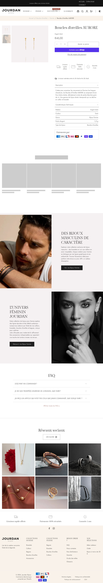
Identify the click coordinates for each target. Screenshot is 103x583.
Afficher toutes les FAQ (50, 406)
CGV (85, 579)
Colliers (28, 548)
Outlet (89, 548)
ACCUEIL (82, 2)
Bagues (28, 552)
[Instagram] (54, 528)
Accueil (31, 18)
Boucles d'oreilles (31, 555)
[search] (82, 11)
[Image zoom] (29, 44)
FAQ (68, 545)
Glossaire (70, 562)
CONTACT (82, 5)
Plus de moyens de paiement (77, 55)
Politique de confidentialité (82, 577)
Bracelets (29, 545)
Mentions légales (66, 577)
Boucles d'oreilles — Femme (45, 18)
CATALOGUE (90, 2)
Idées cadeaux (91, 545)
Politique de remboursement (72, 579)
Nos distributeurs (72, 552)
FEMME (38, 11)
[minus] (57, 44)
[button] (83, 44)
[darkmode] (98, 11)
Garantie (69, 555)
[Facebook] (49, 528)
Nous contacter (71, 548)
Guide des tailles (72, 558)
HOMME (26, 11)
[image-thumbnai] (6, 30)
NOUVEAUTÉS (52, 11)
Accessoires (30, 558)
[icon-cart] (91, 11)
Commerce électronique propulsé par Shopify (23, 578)
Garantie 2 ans (85, 521)
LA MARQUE (68, 11)
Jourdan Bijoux (26, 575)
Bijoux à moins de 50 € (93, 553)
